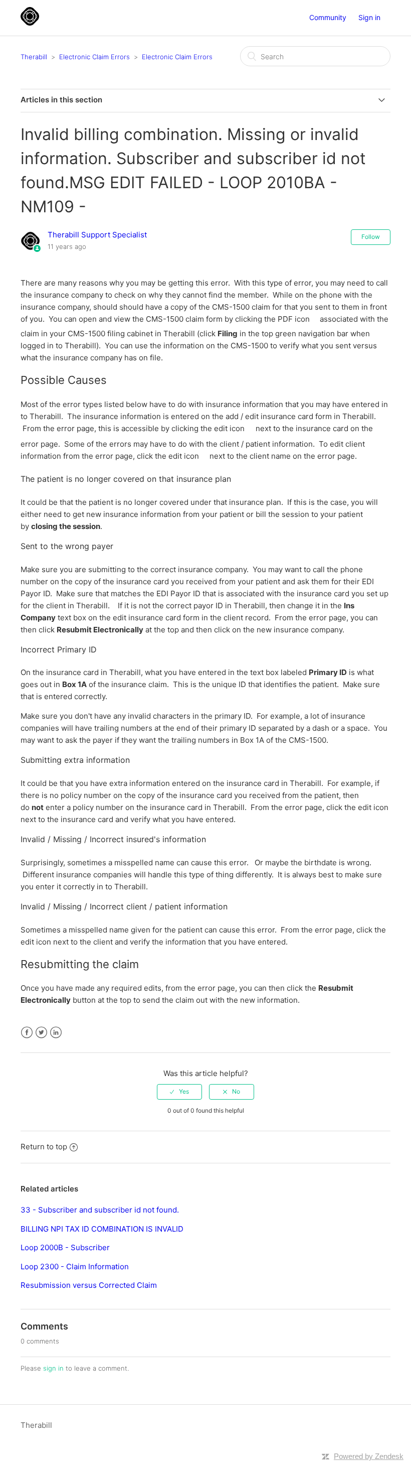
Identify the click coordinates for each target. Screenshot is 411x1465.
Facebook (27, 1032)
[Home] (30, 23)
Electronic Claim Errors (94, 57)
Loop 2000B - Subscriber (65, 1247)
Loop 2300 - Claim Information (75, 1266)
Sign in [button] (369, 17)
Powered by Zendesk (368, 1456)
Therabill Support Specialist (97, 234)
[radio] (179, 1091)
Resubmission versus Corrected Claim (89, 1285)
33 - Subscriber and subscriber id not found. (100, 1210)
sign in (53, 1368)
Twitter (41, 1032)
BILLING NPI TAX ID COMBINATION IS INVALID (102, 1229)
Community (327, 17)
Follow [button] (370, 236)
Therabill (34, 57)
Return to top (44, 1146)
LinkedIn (56, 1032)
